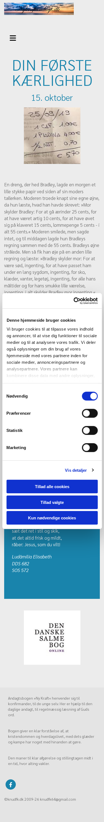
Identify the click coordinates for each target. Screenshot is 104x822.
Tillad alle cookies (52, 486)
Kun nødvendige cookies (52, 518)
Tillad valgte (52, 502)
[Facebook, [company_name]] (11, 784)
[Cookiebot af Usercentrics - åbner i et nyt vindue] (74, 300)
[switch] (90, 413)
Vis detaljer (76, 470)
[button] (14, 37)
